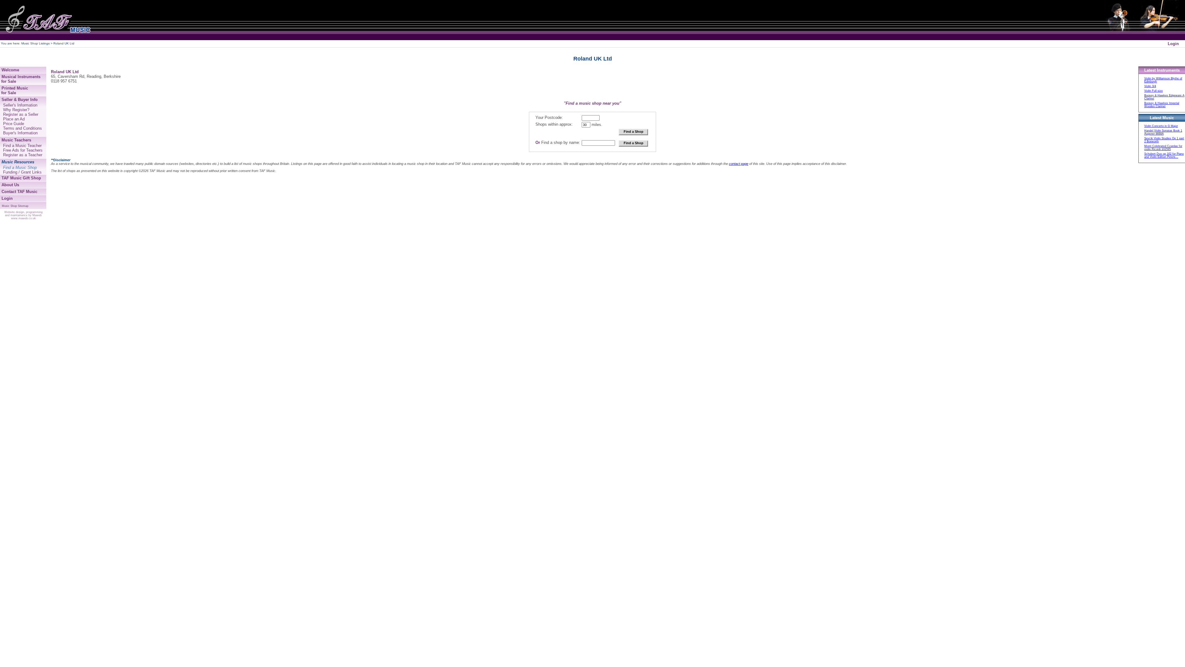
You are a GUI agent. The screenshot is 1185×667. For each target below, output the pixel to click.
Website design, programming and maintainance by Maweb (23, 214)
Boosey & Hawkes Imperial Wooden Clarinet (1161, 105)
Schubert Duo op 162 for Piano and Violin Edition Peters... (1164, 155)
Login (1173, 43)
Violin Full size (1153, 90)
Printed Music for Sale (14, 90)
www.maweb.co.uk (23, 218)
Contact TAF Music (19, 191)
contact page (738, 164)
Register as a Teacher (22, 155)
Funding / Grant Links (22, 172)
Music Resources (18, 162)
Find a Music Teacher (22, 145)
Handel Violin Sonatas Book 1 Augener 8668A (1163, 132)
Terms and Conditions (22, 128)
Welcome (10, 70)
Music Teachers (16, 140)
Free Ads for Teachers (23, 150)
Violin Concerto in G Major (1161, 126)
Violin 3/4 (1150, 86)
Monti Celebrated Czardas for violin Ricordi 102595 (1163, 148)
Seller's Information (20, 105)
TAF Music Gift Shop (21, 178)
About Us (10, 184)
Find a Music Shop (20, 167)
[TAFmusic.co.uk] (46, 20)
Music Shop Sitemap (15, 206)
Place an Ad (14, 119)
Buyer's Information (20, 133)
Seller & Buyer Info (20, 99)
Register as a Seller (20, 114)
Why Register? (16, 109)
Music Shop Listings (35, 43)
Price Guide (13, 123)
